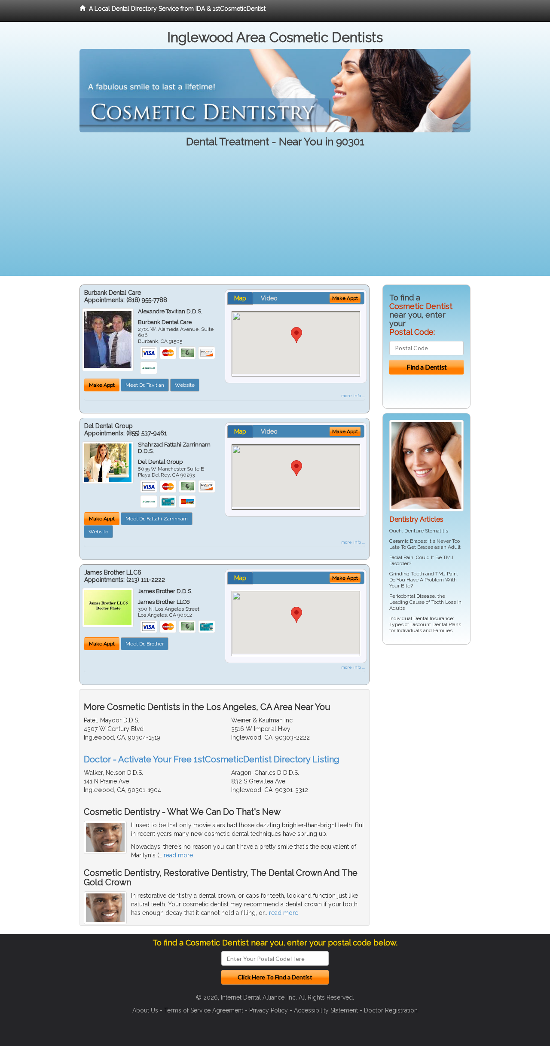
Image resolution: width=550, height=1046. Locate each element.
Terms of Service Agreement (203, 1010)
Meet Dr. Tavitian (144, 385)
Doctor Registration (391, 1010)
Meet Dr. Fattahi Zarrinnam (156, 519)
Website (185, 385)
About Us (145, 1010)
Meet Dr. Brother (144, 644)
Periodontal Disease (412, 596)
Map (240, 298)
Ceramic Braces (407, 541)
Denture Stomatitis (426, 531)
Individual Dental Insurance (421, 618)
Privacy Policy (268, 1010)
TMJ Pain (446, 574)
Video (269, 298)
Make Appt (102, 385)
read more (178, 855)
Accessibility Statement (326, 1010)
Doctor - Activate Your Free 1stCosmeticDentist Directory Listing (211, 759)
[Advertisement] (275, 216)
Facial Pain (401, 557)
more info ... (353, 395)
